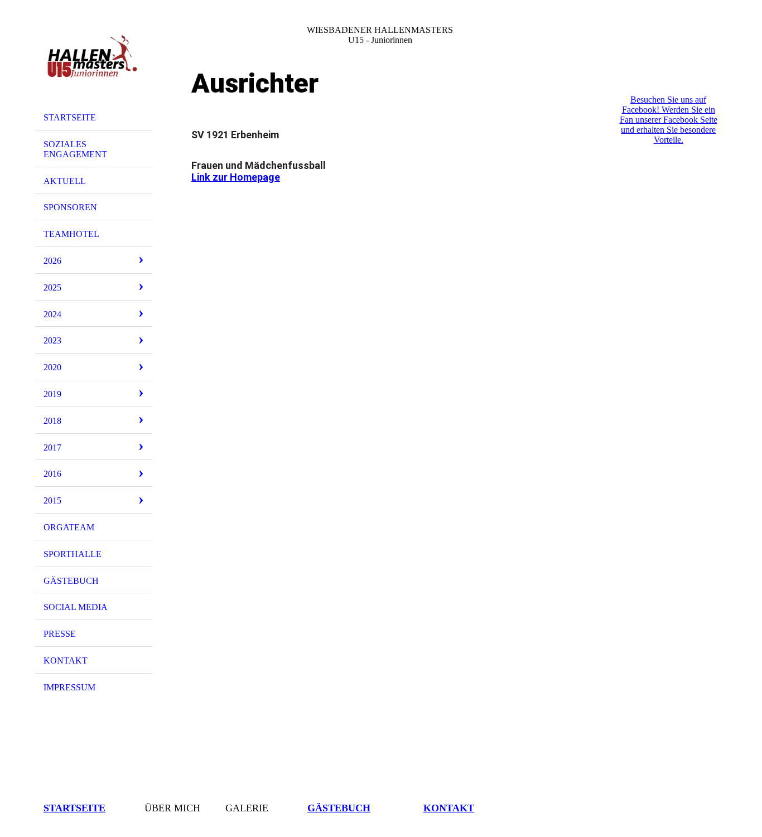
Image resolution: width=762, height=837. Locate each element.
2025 (52, 287)
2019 (52, 394)
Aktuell (65, 181)
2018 (52, 420)
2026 (52, 260)
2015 (52, 500)
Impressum (69, 687)
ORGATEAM (69, 527)
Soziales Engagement (75, 149)
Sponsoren (70, 207)
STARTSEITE (70, 117)
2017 (52, 447)
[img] (94, 57)
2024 (52, 314)
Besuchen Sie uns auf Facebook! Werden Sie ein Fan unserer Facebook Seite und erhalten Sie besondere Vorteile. (668, 119)
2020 (52, 367)
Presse (60, 633)
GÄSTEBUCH (71, 581)
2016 (52, 473)
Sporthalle (73, 554)
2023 (52, 340)
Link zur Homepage (235, 177)
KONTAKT (66, 660)
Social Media (76, 607)
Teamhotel (71, 234)
